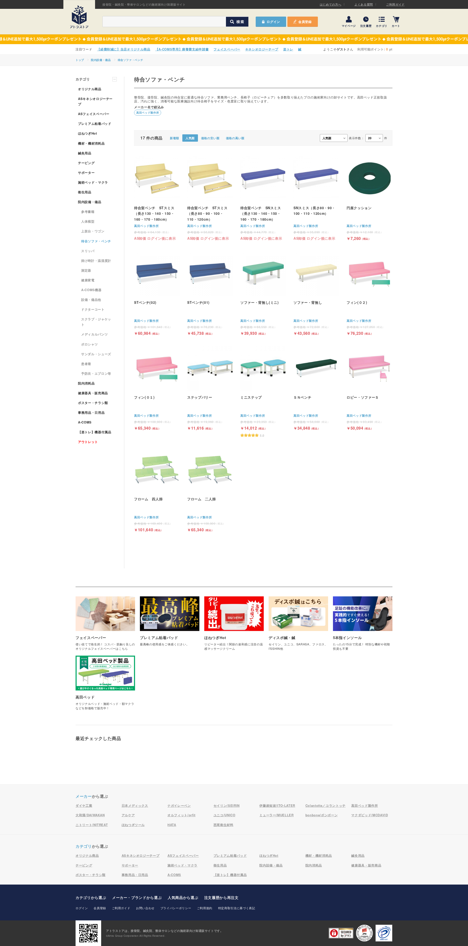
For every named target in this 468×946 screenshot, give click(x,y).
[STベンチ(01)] (210, 292)
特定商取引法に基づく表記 (236, 908)
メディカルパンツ (94, 334)
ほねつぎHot (87, 133)
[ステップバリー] (210, 387)
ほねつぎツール (133, 824)
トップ (80, 60)
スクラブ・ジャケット (96, 322)
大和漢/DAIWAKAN (90, 815)
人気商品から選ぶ (183, 897)
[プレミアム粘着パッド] (169, 623)
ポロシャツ (89, 344)
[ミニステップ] (263, 391)
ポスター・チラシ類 (93, 402)
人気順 (190, 138)
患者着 (86, 363)
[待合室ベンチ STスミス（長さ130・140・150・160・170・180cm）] (157, 198)
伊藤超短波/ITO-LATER (277, 805)
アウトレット (88, 441)
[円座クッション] (369, 198)
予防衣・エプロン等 (96, 373)
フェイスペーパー (227, 49)
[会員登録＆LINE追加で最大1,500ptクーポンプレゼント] (234, 39)
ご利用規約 (204, 908)
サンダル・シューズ (96, 354)
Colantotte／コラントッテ (325, 805)
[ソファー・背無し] (316, 292)
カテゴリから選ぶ (91, 897)
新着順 (174, 138)
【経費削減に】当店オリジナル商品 (123, 49)
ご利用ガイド (395, 4)
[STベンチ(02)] (157, 292)
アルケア (128, 815)
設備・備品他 (91, 299)
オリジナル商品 (89, 89)
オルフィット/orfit (181, 815)
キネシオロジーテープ (262, 49)
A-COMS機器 (91, 289)
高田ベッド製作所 (147, 112)
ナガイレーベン (179, 805)
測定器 (86, 270)
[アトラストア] (79, 17)
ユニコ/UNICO (224, 815)
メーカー (84, 796)
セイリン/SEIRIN (227, 805)
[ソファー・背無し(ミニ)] (263, 292)
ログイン (82, 908)
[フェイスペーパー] (105, 626)
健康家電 (88, 280)
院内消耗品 (86, 383)
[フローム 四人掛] (157, 489)
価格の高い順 (235, 138)
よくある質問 (363, 4)
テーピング (86, 162)
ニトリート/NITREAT (92, 824)
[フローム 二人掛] (210, 489)
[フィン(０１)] (157, 387)
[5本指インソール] (362, 626)
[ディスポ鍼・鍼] (298, 626)
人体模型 (88, 221)
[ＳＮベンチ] (316, 387)
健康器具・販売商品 (93, 393)
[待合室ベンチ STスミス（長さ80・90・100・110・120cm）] (210, 198)
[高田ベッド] (105, 685)
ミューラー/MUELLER (276, 815)
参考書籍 (88, 211)
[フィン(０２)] (369, 292)
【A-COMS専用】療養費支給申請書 (182, 49)
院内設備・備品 (101, 60)
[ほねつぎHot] (234, 626)
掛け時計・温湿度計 (96, 260)
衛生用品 (84, 192)
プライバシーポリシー (175, 908)
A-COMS (85, 422)
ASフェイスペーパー (93, 113)
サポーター (86, 172)
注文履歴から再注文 (221, 897)
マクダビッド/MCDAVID (369, 815)
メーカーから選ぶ (137, 897)
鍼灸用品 (84, 153)
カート (396, 25)
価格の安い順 (210, 138)
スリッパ (88, 250)
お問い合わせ (145, 908)
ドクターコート (93, 309)
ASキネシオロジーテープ (95, 101)
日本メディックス (135, 805)
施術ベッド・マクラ (93, 182)
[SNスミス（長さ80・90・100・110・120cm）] (316, 198)
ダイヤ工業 (84, 805)
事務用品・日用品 (91, 412)
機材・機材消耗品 (91, 143)
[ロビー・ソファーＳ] (369, 387)
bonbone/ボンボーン (321, 815)
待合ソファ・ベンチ (130, 60)
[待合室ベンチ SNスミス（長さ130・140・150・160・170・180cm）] (263, 198)
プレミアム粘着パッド (94, 123)
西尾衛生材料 (224, 824)
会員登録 (305, 21)
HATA (171, 824)
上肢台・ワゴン (93, 231)
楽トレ (288, 49)
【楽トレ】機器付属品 (94, 432)
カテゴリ (381, 25)
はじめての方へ (330, 4)
